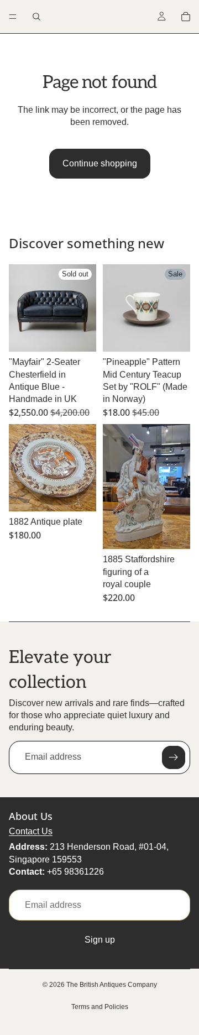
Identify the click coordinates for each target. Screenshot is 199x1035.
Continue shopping (99, 163)
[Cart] (186, 16)
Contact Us (31, 831)
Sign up (100, 939)
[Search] (36, 16)
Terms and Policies (99, 1007)
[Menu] (12, 16)
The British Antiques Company (111, 985)
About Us (31, 816)
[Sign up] (173, 757)
